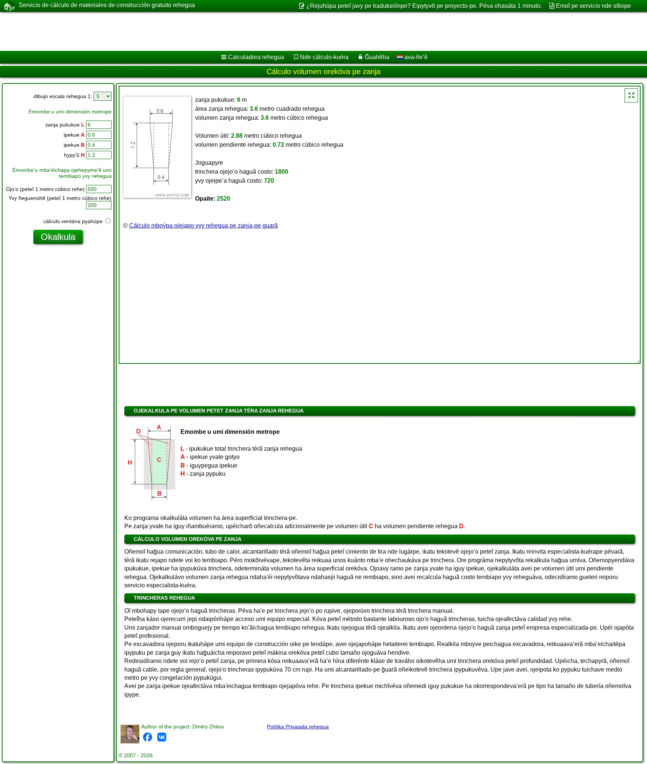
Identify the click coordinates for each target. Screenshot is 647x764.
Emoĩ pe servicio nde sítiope (593, 6)
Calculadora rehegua (256, 57)
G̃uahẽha (377, 57)
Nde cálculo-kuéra (324, 57)
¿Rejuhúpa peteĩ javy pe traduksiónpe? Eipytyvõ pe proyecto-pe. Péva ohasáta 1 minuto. (423, 6)
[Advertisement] (227, 31)
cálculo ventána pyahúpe (73, 221)
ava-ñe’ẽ (415, 57)
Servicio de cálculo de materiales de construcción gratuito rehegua (107, 5)
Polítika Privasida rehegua (298, 727)
